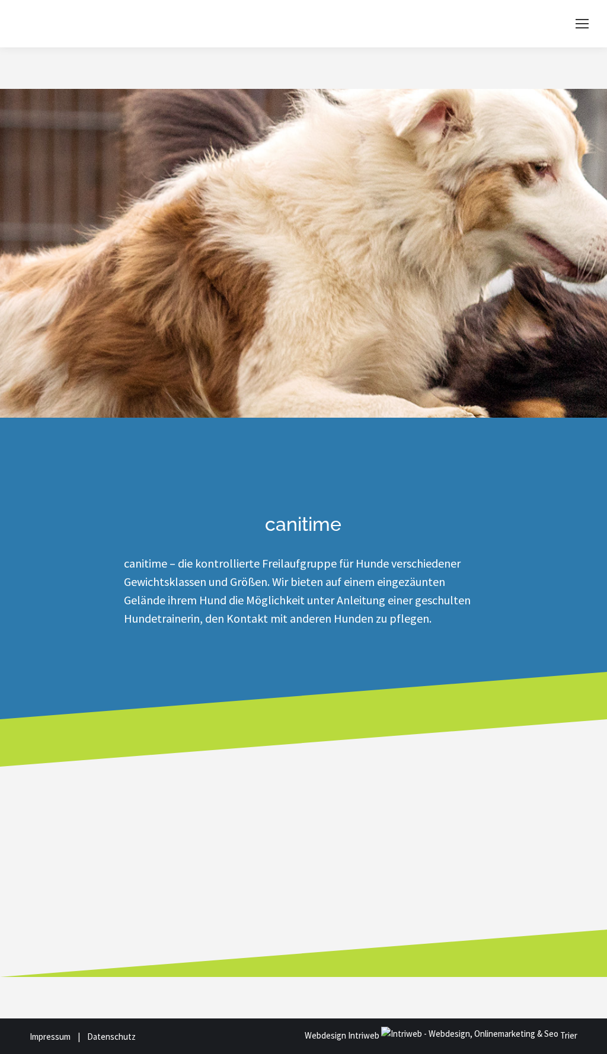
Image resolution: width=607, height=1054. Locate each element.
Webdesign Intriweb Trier (441, 1035)
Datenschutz (111, 1036)
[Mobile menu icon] (582, 23)
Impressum (53, 1036)
